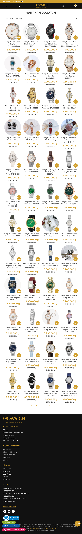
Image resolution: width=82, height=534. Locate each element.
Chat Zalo (10, 522)
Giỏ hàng (18, 1)
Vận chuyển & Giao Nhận (10, 440)
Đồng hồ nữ (6, 471)
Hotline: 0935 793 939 (15, 530)
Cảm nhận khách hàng (10, 452)
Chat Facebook (12, 526)
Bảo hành (6, 430)
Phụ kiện (5, 476)
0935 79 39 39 (34, 528)
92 (42, 405)
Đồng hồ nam (7, 469)
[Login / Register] (63, 6)
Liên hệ (5, 460)
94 (49, 405)
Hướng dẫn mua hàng (9, 438)
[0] (74, 6)
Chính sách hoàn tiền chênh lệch (13, 432)
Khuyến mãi (6, 479)
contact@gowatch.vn (49, 528)
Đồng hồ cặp (7, 474)
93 (46, 405)
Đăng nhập (6, 1)
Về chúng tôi (7, 449)
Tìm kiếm (27, 2)
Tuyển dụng (6, 457)
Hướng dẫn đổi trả (8, 435)
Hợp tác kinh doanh (9, 454)
